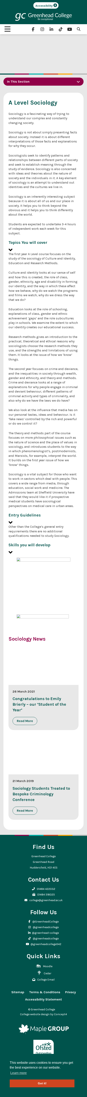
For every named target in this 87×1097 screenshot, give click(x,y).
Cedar (47, 973)
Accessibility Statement (43, 999)
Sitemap (17, 992)
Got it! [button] (42, 1083)
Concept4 (60, 1014)
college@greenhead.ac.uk (46, 900)
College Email (46, 979)
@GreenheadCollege (45, 921)
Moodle (47, 966)
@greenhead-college (45, 933)
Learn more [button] (18, 1073)
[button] (43, 246)
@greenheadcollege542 (46, 944)
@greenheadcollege (45, 927)
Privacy (70, 992)
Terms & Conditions (44, 992)
